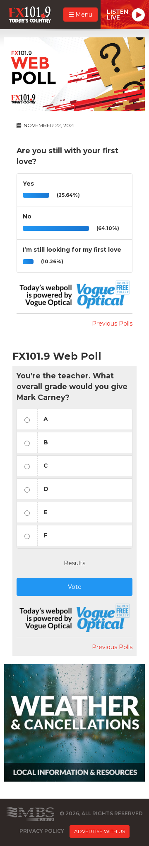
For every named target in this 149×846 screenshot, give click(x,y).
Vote (75, 587)
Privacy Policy (41, 831)
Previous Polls (112, 323)
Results (74, 563)
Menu (83, 14)
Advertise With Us (99, 831)
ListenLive (117, 14)
